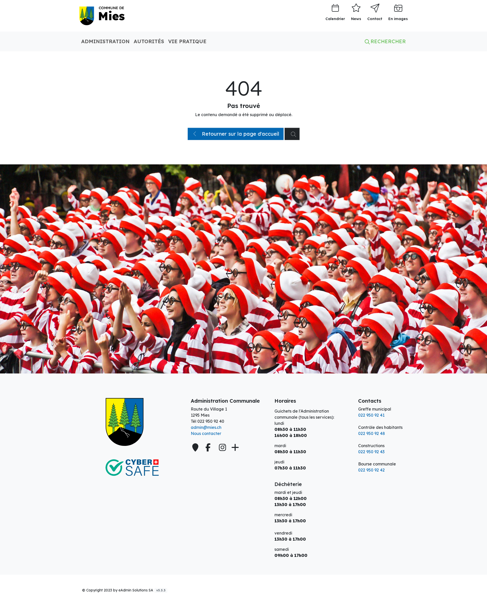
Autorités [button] (149, 41)
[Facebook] (209, 447)
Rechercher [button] (387, 41)
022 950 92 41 (371, 415)
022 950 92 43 (371, 451)
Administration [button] (105, 41)
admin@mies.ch (206, 427)
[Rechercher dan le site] (292, 134)
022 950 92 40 (210, 421)
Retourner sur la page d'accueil (239, 134)
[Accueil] (132, 422)
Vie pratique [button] (187, 41)
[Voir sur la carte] (196, 447)
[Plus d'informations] (235, 447)
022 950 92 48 (371, 433)
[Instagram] (222, 447)
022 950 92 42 (371, 470)
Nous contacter (206, 433)
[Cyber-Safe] (132, 467)
